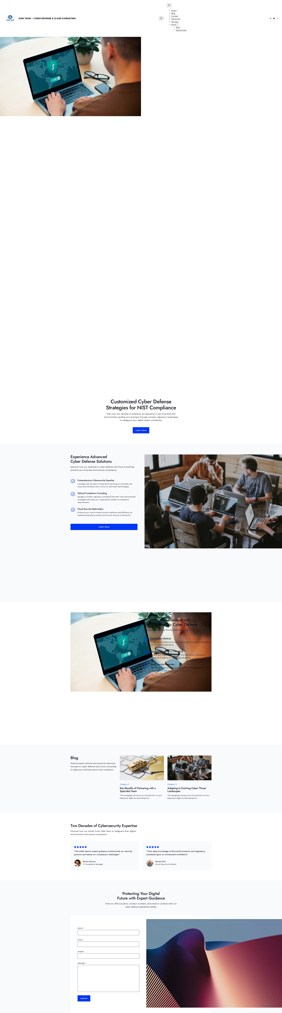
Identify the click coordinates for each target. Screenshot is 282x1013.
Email (81, 940)
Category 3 (172, 784)
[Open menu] (161, 18)
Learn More (141, 430)
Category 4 (124, 784)
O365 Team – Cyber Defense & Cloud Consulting (47, 18)
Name (81, 928)
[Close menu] (169, 5)
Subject (81, 951)
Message (82, 963)
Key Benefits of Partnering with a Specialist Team (138, 790)
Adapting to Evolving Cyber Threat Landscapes (186, 790)
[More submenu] (177, 25)
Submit (83, 998)
